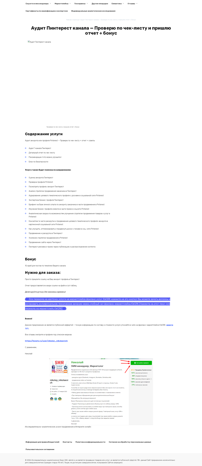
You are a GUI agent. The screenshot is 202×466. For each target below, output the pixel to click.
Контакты (67, 442)
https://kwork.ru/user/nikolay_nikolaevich (46, 341)
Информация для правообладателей (42, 442)
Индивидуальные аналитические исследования (93, 11)
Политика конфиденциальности (90, 442)
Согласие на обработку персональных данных (130, 442)
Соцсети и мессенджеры (37, 4)
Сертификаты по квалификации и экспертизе (47, 11)
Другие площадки (100, 4)
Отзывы (131, 4)
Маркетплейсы (61, 4)
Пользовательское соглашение (40, 449)
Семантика (117, 4)
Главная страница (72, 20)
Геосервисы (79, 4)
